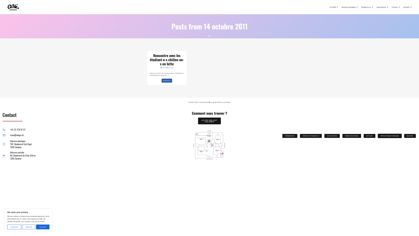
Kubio (228, 102)
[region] (28, 220)
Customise (14, 227)
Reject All (29, 227)
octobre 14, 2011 (168, 68)
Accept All (42, 227)
